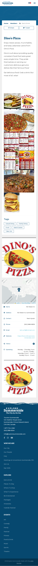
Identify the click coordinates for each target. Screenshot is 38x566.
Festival (6, 531)
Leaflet (18, 303)
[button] (30, 3)
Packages (7, 500)
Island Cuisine (18, 227)
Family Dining (23, 223)
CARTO (34, 303)
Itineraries (7, 504)
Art (5, 520)
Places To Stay (9, 484)
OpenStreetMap (26, 303)
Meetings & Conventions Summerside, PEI (19, 460)
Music (6, 543)
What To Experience (11, 492)
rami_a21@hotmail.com (27, 330)
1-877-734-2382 (9, 428)
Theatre (6, 551)
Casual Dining (10, 223)
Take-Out (9, 231)
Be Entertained (9, 496)
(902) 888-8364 (9, 430)
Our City (6, 448)
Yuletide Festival (9, 508)
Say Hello (7, 468)
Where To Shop (9, 488)
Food (7, 227)
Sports (6, 547)
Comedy (7, 523)
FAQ (5, 456)
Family (6, 527)
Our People (8, 452)
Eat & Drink (25, 23)
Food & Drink (8, 539)
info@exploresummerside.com (14, 434)
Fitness (6, 535)
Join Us (6, 464)
